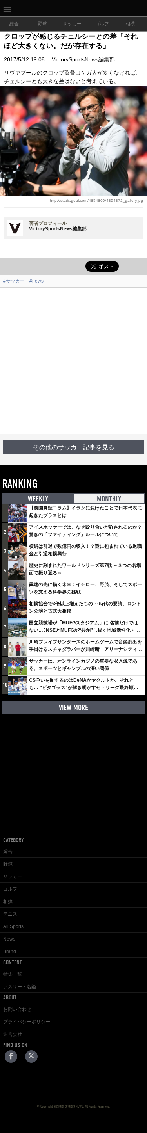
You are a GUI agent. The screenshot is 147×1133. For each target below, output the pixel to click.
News (9, 939)
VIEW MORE (73, 707)
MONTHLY (109, 498)
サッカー (72, 24)
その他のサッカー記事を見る (73, 447)
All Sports (13, 926)
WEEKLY (38, 498)
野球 (42, 24)
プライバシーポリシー (26, 1021)
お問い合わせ (17, 1009)
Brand (9, 951)
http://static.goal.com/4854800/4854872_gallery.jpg (96, 200)
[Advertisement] (73, 361)
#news (36, 281)
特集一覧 (12, 974)
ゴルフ (102, 24)
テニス (10, 914)
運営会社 (12, 1034)
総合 (14, 24)
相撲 (130, 24)
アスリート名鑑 (19, 986)
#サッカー (14, 281)
